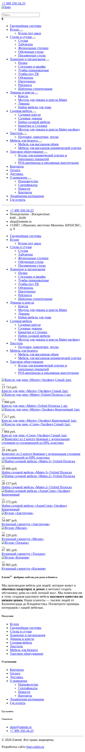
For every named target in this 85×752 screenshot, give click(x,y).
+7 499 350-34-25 (13, 3)
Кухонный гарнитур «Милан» (23, 539)
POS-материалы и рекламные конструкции (48, 162)
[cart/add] (3, 384)
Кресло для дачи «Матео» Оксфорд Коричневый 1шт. (39, 420)
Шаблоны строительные (35, 88)
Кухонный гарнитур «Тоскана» (24, 553)
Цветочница (26, 81)
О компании (19, 177)
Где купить (17, 199)
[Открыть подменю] (21, 30)
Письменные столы (32, 55)
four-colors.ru (35, 747)
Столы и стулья (21, 37)
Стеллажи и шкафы (32, 66)
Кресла (23, 96)
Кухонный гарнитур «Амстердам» (26, 524)
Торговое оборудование (27, 151)
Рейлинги (25, 85)
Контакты (17, 166)
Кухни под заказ (29, 33)
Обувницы (25, 77)
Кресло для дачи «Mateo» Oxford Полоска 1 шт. (35, 405)
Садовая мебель (21, 111)
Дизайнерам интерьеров (27, 196)
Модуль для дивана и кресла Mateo (42, 100)
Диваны (24, 103)
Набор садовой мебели (34, 122)
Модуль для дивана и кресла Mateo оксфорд (49, 129)
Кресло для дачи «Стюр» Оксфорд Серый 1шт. (34, 435)
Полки (22, 63)
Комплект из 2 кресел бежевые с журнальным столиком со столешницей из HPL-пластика (41, 455)
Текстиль (17, 133)
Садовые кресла (29, 114)
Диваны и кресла (22, 92)
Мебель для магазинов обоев (38, 144)
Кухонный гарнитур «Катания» (24, 568)
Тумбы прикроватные (33, 70)
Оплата (15, 170)
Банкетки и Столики (32, 125)
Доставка (17, 174)
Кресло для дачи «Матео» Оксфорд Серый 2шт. (35, 391)
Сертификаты (28, 185)
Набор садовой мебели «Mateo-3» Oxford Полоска (37, 472)
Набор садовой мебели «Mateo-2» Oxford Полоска (37, 487)
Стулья (23, 40)
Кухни (15, 29)
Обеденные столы (31, 51)
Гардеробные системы (25, 26)
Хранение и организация (28, 59)
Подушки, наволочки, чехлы (38, 137)
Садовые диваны (30, 118)
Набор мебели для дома (34, 107)
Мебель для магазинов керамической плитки (49, 148)
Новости (24, 188)
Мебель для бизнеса (24, 140)
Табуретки (25, 44)
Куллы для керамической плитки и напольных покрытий (42, 157)
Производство (28, 181)
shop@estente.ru (21, 727)
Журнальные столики (33, 48)
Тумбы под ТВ (28, 74)
